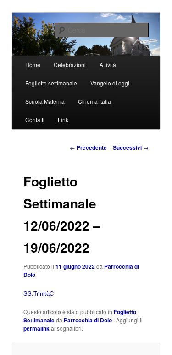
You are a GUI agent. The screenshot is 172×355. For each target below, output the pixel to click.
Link (63, 120)
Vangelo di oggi (109, 83)
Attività (108, 64)
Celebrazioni (70, 64)
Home (32, 64)
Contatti (34, 120)
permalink (36, 328)
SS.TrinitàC (38, 293)
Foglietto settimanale (51, 83)
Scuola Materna (45, 101)
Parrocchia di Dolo (88, 320)
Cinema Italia (94, 101)
